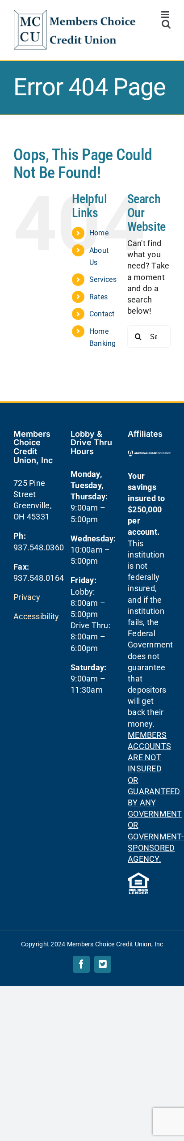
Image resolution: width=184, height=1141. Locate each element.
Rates (98, 297)
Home (99, 233)
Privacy (26, 597)
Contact (102, 314)
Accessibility (36, 616)
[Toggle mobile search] (166, 24)
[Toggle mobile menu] (166, 14)
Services (103, 279)
